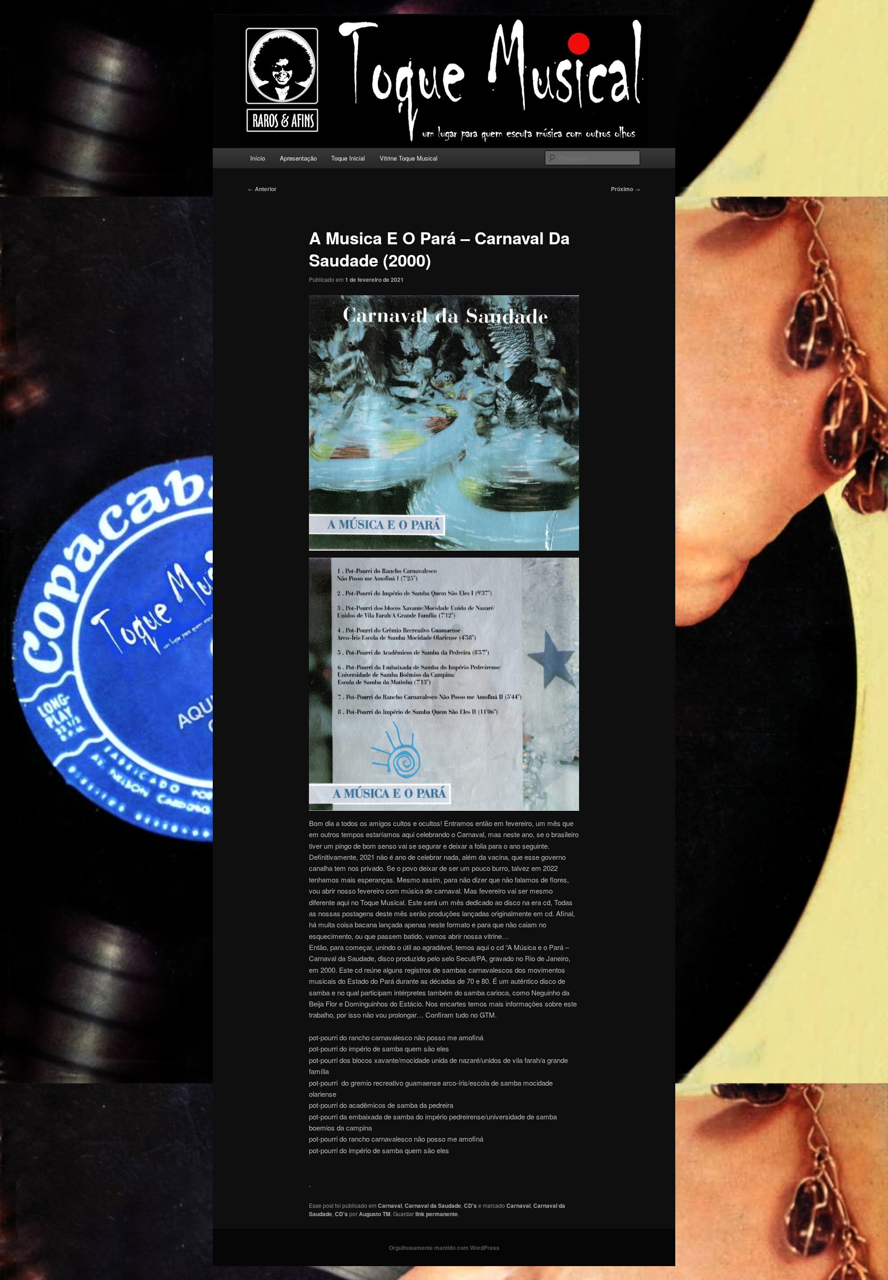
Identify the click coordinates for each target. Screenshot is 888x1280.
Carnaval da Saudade (433, 1205)
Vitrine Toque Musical (409, 158)
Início (257, 158)
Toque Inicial (348, 158)
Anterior (262, 189)
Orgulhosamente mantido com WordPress (444, 1247)
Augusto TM (374, 1214)
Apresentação (298, 158)
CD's (470, 1205)
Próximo (625, 189)
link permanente (436, 1214)
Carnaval (390, 1205)
